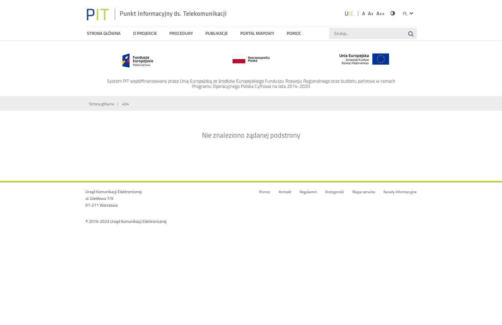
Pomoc (264, 192)
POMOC (294, 33)
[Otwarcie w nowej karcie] (349, 13)
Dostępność (334, 192)
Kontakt (285, 192)
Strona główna (104, 33)
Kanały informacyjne (400, 192)
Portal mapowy (257, 33)
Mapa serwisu (363, 192)
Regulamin (308, 192)
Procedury (181, 33)
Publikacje (216, 33)
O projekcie (145, 33)
